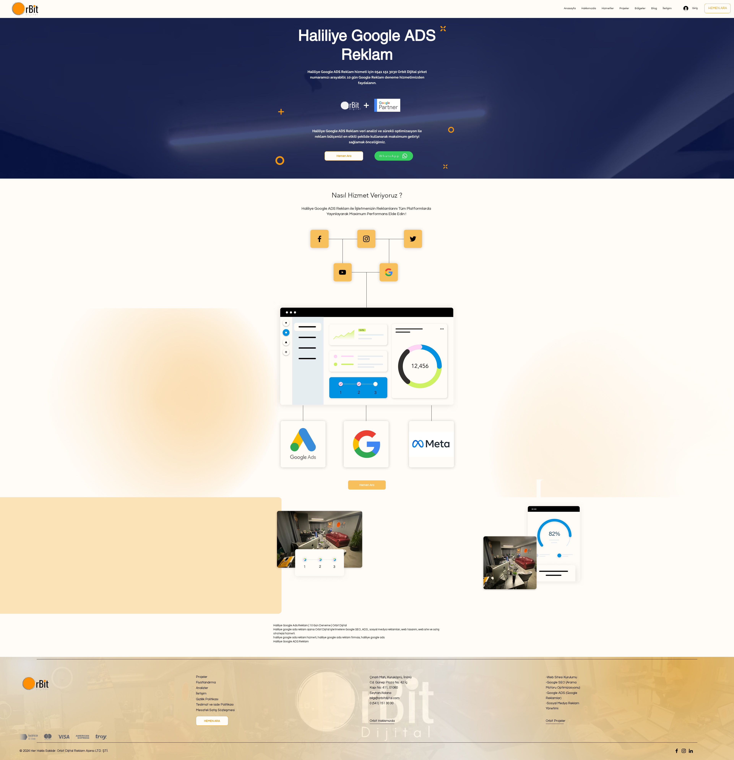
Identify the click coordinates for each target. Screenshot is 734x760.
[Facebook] (677, 751)
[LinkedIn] (691, 751)
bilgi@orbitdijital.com (384, 698)
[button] (640, 8)
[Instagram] (684, 751)
